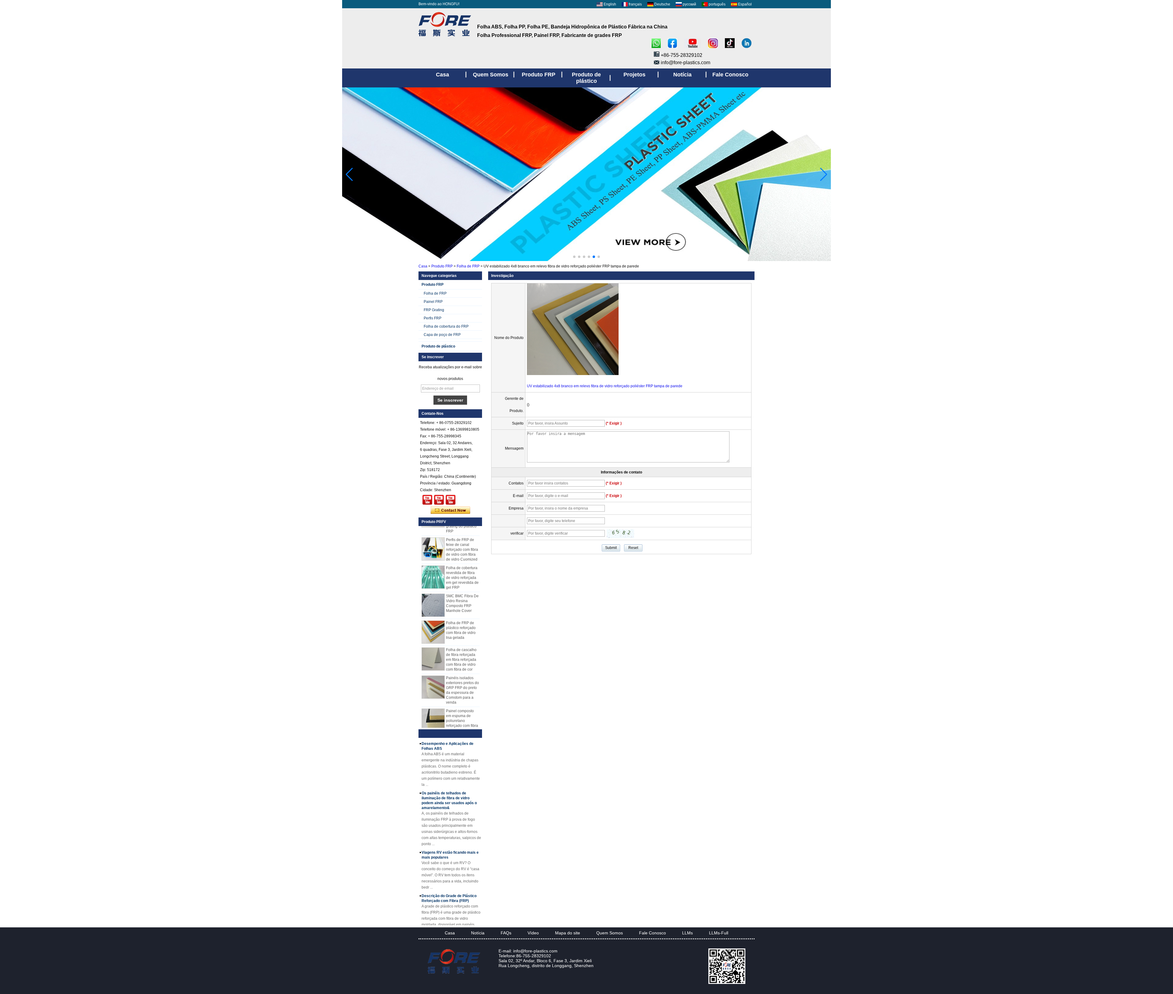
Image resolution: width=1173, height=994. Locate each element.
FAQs (506, 932)
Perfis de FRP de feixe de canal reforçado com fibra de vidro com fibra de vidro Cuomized (462, 537)
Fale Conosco (652, 932)
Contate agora (450, 510)
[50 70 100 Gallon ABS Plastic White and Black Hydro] (427, 500)
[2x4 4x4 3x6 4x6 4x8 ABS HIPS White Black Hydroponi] (450, 500)
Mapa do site (567, 932)
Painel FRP (433, 302)
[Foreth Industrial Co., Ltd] (444, 36)
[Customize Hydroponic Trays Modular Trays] (439, 500)
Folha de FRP (468, 266)
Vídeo (533, 932)
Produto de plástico (438, 346)
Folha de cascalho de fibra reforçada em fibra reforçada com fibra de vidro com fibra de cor (461, 647)
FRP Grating (434, 310)
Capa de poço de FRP (442, 335)
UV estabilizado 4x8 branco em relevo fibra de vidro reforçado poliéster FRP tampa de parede (604, 386)
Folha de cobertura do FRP (446, 326)
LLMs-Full (718, 932)
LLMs (687, 932)
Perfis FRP (432, 318)
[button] (574, 257)
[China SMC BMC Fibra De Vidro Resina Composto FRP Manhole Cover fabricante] (433, 592)
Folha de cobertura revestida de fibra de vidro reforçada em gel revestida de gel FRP (462, 565)
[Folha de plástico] (586, 260)
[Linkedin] (747, 43)
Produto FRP (442, 266)
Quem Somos (609, 932)
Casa (422, 266)
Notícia (477, 932)
